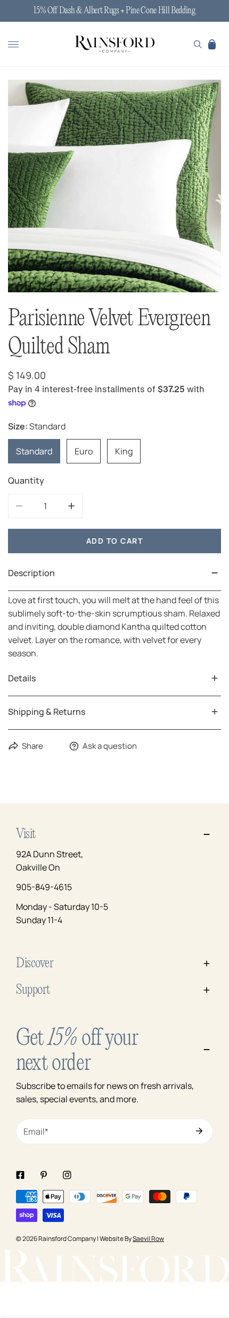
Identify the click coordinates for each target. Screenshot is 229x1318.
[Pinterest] (43, 1175)
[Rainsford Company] (114, 44)
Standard (34, 451)
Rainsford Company (67, 1238)
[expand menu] (13, 44)
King (124, 451)
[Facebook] (20, 1175)
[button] (212, 44)
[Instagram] (67, 1175)
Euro (84, 451)
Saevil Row (148, 1238)
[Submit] (199, 1131)
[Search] (198, 44)
